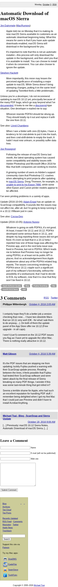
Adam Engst (29, 202)
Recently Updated (10, 518)
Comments (18, 521)
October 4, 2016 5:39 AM (42, 354)
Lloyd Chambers (19, 125)
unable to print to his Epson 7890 (23, 184)
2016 (54, 4)
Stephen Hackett (9, 73)
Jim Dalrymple (7, 25)
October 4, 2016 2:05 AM (42, 304)
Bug (27, 286)
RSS (46, 298)
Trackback (7, 531)
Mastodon (7, 525)
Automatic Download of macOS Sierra (24, 16)
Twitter (54, 298)
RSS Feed (7, 521)
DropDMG (12, 559)
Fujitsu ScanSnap (41, 286)
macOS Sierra (16, 181)
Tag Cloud (7, 510)
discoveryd (41, 105)
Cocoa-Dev (17, 216)
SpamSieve (13, 570)
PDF (24, 289)
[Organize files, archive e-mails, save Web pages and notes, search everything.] (5, 564)
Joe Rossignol (7, 149)
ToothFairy (12, 575)
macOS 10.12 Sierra (10, 289)
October (46, 4)
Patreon (6, 547)
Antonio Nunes (31, 222)
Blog (4, 504)
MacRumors (23, 25)
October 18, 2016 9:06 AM (41, 422)
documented (6, 105)
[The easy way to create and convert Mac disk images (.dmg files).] (5, 559)
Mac (53, 286)
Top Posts (7, 513)
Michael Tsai (39, 585)
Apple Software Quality (12, 286)
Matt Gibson (9, 354)
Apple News (8, 528)
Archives (6, 507)
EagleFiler (12, 564)
